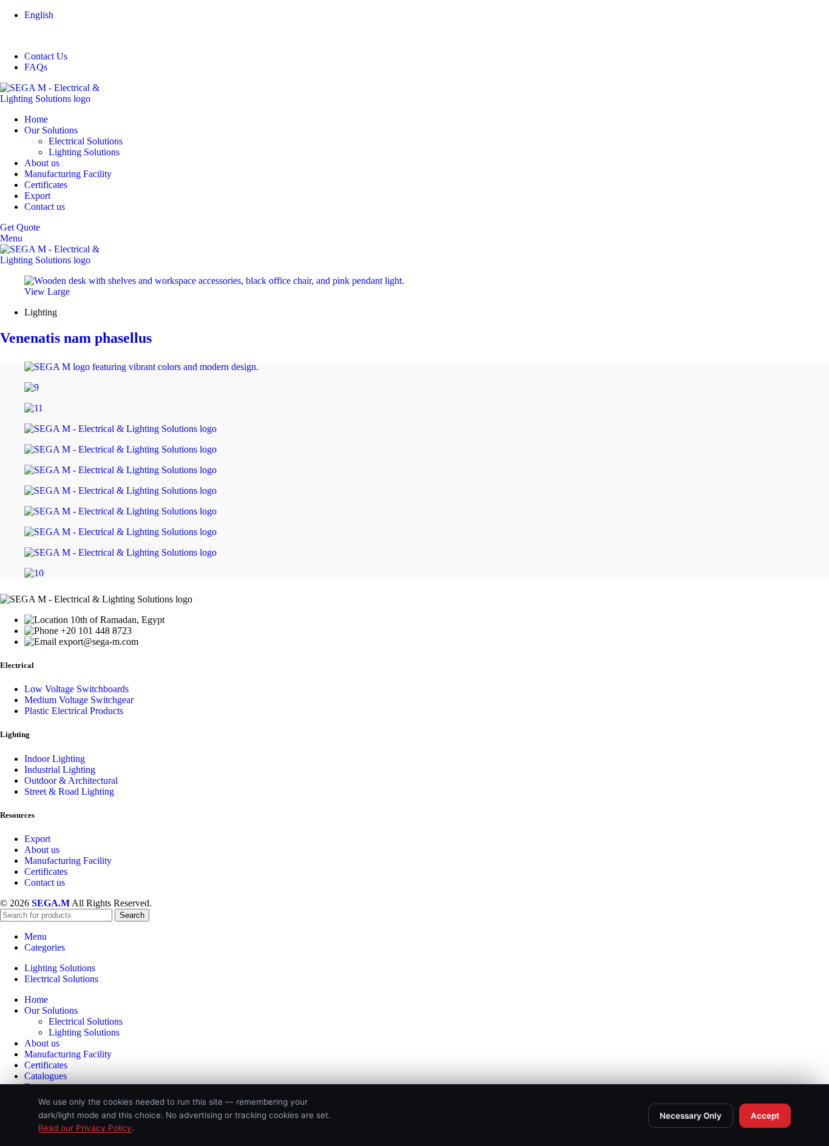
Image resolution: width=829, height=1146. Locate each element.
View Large (47, 291)
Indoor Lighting (54, 758)
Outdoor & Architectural (71, 780)
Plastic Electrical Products (73, 711)
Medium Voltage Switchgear (79, 700)
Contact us (44, 882)
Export (37, 839)
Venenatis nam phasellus (76, 338)
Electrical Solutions (86, 141)
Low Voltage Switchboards (76, 689)
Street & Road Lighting (69, 791)
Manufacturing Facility (68, 860)
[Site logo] (67, 98)
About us (41, 849)
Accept (765, 1116)
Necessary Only (691, 1116)
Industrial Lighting (59, 769)
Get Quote (20, 227)
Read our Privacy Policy (85, 1128)
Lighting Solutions (84, 152)
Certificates (45, 871)
